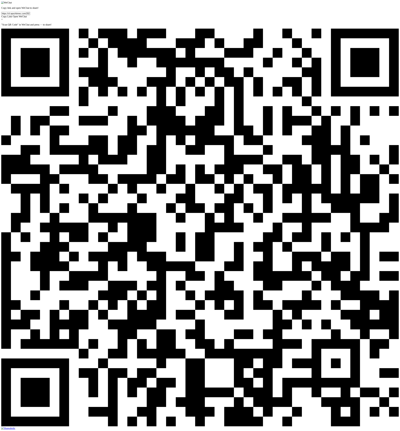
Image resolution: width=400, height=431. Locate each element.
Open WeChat (20, 16)
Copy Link (6, 16)
